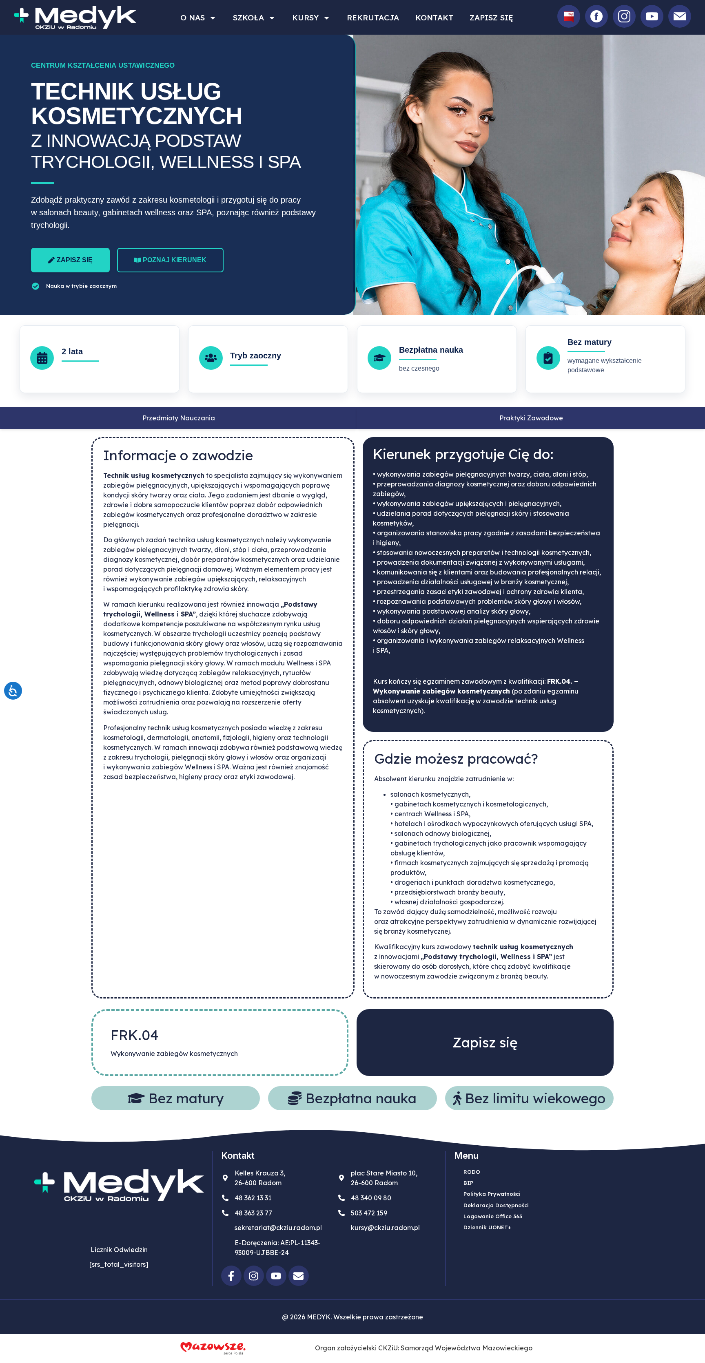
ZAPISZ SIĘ (491, 17)
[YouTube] (652, 16)
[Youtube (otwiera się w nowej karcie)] (276, 1276)
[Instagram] (624, 16)
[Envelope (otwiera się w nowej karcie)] (298, 1276)
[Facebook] (596, 16)
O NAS (192, 17)
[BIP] (568, 16)
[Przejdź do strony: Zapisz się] (485, 1042)
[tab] (178, 418)
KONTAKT (434, 17)
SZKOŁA (248, 17)
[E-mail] (679, 16)
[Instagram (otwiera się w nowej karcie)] (254, 1276)
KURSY (305, 17)
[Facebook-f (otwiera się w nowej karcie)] (231, 1276)
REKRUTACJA (373, 17)
